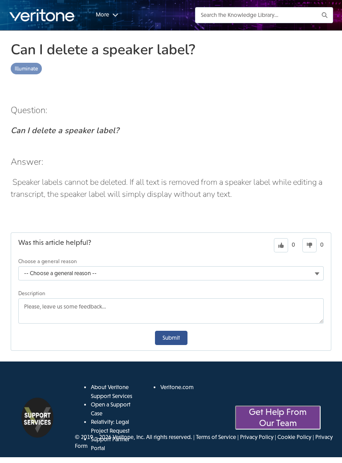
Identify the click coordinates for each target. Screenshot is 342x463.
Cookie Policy (294, 437)
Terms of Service (216, 437)
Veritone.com (177, 387)
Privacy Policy (256, 437)
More (102, 14)
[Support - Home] (42, 15)
